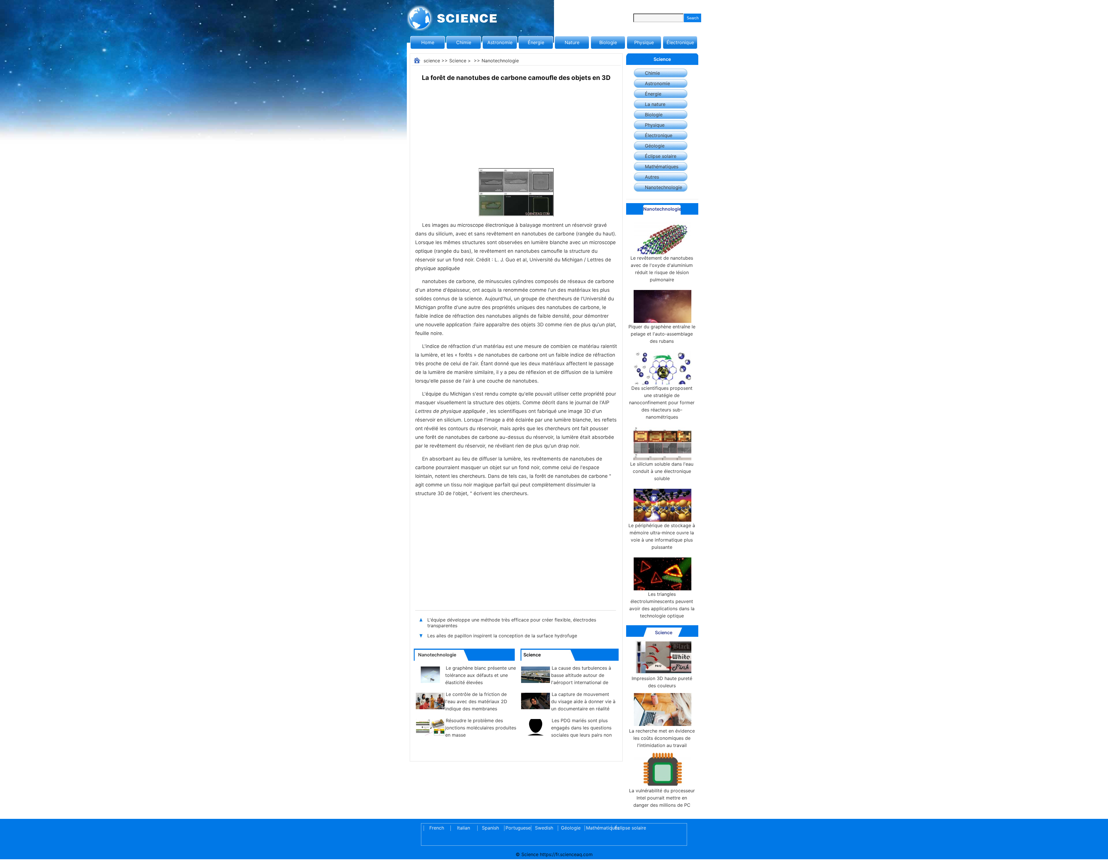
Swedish (544, 828)
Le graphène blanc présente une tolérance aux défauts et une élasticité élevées (480, 675)
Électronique (680, 42)
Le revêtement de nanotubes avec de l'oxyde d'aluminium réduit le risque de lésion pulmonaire (661, 268)
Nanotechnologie (500, 60)
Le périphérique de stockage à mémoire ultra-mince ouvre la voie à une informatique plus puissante (661, 536)
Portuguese (517, 828)
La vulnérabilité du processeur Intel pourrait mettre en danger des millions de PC (662, 798)
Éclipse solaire (660, 156)
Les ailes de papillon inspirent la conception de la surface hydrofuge (502, 636)
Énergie (536, 42)
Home (427, 42)
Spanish (490, 828)
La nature (655, 104)
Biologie (608, 42)
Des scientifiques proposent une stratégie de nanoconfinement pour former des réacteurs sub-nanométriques (662, 402)
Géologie (655, 146)
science (432, 60)
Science (457, 60)
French (436, 828)
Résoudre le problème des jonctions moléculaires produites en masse (480, 728)
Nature (572, 42)
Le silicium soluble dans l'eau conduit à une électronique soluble (661, 471)
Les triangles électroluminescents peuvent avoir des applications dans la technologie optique (662, 605)
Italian (463, 828)
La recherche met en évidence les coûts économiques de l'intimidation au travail (662, 738)
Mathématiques (661, 166)
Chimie (463, 42)
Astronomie (499, 42)
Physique (644, 42)
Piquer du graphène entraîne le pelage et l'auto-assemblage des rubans (661, 334)
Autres (652, 177)
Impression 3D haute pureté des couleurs (662, 681)
